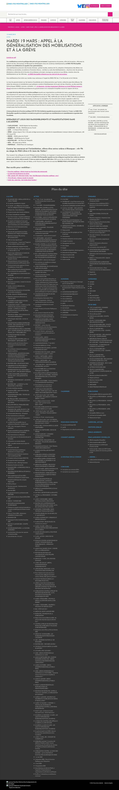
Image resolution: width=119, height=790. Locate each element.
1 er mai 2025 (38, 757)
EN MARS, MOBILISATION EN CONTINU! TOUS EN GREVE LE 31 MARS (46, 408)
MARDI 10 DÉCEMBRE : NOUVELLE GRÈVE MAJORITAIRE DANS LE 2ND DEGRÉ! (45, 600)
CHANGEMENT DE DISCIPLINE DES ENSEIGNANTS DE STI (45, 295)
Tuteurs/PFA (93, 274)
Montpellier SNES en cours (97, 413)
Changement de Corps (68, 243)
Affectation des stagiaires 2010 (98, 228)
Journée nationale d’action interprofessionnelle (42, 276)
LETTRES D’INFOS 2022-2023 (98, 367)
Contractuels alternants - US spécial (18, 413)
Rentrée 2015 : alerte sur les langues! (45, 260)
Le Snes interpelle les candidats (16, 215)
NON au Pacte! (12, 484)
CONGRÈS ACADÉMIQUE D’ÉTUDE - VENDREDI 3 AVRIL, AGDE (18, 302)
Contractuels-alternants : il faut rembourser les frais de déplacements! (100, 269)
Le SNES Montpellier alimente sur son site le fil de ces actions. (47, 74)
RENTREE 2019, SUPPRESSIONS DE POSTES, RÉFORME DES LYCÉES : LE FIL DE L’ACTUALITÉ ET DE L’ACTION (46, 505)
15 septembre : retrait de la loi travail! (45, 236)
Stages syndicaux (94, 378)
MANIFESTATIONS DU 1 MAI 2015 (45, 343)
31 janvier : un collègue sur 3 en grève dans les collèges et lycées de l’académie (19, 207)
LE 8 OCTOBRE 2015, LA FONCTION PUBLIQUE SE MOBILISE (45, 370)
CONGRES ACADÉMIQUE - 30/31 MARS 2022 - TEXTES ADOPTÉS (101, 364)
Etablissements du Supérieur (70, 315)
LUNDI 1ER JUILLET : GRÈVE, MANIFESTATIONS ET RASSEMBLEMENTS (43, 564)
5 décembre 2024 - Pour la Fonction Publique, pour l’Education (45, 760)
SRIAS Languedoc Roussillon (97, 440)
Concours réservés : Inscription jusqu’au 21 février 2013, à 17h (19, 250)
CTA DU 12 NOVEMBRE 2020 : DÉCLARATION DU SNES (98, 321)
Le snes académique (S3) (69, 425)
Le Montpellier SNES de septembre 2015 (101, 394)
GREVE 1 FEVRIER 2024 (14, 501)
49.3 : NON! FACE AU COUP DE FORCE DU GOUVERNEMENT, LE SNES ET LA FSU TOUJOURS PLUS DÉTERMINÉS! (46, 256)
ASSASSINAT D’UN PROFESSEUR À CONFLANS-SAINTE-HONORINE (18, 366)
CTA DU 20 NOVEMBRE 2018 (97, 312)
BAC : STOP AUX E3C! (41, 609)
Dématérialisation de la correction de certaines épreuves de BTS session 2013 (19, 262)
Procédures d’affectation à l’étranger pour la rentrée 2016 (72, 283)
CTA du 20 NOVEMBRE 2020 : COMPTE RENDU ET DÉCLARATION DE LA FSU (100, 325)
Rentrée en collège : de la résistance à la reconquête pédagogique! (19, 315)
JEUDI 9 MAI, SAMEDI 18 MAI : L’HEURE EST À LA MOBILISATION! (46, 549)
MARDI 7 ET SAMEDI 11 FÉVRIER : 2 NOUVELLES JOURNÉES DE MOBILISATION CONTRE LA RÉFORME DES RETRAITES (46, 705)
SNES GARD (93, 385)
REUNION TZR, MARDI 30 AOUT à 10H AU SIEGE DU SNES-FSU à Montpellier (18, 410)
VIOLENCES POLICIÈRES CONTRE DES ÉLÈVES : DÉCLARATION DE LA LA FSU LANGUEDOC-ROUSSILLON (19, 325)
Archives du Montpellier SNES (98, 415)
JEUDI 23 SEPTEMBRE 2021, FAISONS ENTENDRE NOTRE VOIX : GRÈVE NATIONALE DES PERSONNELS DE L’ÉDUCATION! (45, 660)
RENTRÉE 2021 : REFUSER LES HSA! (45, 644)
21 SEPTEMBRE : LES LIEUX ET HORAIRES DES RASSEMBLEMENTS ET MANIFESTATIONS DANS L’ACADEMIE (46, 240)
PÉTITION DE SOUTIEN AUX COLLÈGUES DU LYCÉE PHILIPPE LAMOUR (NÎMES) (44, 554)
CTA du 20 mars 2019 (95, 314)
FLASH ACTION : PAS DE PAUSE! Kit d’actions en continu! (45, 523)
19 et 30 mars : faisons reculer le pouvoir (20, 178)
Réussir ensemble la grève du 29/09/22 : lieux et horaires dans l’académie (19, 431)
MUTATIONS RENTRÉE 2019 (70, 294)
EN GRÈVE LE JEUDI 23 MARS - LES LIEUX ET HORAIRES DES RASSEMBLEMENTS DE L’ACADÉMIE (45, 727)
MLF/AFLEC (65, 308)
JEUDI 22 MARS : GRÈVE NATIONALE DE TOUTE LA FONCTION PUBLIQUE (46, 470)
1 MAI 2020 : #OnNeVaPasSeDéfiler (99, 117)
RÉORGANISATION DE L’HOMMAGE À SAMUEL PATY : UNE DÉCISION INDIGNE (19, 371)
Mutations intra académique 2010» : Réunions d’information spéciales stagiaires (100, 205)
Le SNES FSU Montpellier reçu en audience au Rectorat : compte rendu (18, 423)
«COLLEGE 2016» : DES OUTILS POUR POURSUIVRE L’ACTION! (46, 365)
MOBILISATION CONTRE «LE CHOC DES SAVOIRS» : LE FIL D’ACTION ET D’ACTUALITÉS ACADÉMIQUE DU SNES (46, 753)
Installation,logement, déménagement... (73, 250)
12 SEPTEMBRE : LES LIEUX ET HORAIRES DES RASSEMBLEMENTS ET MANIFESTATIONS (46, 223)
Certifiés (92, 284)
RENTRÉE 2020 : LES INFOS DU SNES (18, 363)
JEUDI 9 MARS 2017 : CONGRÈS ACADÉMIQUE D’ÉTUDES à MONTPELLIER (44, 436)
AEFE (63, 303)
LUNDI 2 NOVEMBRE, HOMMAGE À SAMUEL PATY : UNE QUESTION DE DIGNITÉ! (18, 376)
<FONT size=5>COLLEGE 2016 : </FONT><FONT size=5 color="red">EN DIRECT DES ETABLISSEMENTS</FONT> (46, 391)
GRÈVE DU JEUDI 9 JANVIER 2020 (44, 611)
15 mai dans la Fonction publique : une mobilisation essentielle (46, 232)
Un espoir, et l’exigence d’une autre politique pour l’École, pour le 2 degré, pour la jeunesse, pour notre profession (19, 223)
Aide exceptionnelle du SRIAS (98, 442)
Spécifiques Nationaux (68, 306)
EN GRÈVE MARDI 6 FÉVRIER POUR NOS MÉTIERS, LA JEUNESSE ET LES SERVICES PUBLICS (45, 460)
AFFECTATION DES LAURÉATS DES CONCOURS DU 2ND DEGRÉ (99, 250)
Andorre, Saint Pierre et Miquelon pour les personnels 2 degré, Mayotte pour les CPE (73, 288)
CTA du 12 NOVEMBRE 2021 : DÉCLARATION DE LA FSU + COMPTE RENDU (100, 350)
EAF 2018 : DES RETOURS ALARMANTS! (46, 493)
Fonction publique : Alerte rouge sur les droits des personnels (27, 172)
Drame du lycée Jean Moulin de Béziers (18, 212)
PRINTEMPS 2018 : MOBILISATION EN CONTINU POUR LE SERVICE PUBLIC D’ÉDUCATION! (45, 474)
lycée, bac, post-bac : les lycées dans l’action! (22, 180)
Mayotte (64, 317)
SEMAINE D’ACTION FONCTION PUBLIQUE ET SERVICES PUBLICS (44, 316)
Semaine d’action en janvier (15, 465)
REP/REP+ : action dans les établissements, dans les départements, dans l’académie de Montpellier (46, 327)
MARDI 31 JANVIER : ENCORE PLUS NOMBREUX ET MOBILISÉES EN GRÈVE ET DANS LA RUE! (46, 699)
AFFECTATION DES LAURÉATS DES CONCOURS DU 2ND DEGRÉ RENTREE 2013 (101, 264)
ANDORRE (65, 313)
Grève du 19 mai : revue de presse (44, 417)
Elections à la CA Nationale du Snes (17, 227)
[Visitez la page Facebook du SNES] (89, 783)
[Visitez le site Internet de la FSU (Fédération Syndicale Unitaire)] (18, 786)
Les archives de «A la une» (15, 536)
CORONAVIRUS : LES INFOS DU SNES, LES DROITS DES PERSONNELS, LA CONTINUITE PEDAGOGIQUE (18, 355)
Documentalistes (94, 296)
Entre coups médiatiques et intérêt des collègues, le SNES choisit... (18, 254)
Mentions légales (108, 783)
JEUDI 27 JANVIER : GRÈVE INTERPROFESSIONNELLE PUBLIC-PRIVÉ (45, 680)
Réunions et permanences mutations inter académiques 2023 (18, 455)
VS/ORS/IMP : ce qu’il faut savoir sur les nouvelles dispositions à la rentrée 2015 (73, 202)
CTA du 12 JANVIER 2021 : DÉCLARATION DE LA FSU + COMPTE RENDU (100, 330)
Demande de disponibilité (69, 253)
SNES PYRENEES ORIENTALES (98, 387)
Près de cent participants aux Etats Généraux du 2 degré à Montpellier (18, 232)
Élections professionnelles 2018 (98, 375)
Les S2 (64, 427)
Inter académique (67, 296)
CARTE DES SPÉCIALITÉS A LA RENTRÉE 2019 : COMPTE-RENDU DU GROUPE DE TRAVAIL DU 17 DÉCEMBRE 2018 (19, 330)
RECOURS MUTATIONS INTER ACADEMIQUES (16, 504)
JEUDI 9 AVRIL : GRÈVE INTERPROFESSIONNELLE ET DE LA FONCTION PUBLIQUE (45, 339)
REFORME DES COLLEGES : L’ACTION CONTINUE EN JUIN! (46, 349)
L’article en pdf (11, 58)
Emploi (64, 248)
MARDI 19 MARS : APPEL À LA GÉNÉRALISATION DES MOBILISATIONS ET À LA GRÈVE (46, 528)
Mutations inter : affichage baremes (18, 463)
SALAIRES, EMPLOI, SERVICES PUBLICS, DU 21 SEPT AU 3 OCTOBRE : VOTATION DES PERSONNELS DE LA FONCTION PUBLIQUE (46, 375)
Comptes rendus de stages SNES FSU (18, 458)
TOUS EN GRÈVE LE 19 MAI (43, 345)
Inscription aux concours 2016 (70, 470)
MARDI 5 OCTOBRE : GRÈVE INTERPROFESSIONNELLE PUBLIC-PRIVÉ (45, 667)
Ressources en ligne (95, 418)
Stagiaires (92, 272)
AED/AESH (93, 291)
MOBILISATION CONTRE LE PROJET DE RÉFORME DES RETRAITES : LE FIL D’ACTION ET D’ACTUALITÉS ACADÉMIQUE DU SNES (46, 593)
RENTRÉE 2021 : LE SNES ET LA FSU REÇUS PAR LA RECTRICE (18, 385)
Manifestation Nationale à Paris (44, 298)
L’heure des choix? (13, 229)
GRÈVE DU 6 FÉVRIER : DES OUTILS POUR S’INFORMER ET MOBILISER (45, 465)
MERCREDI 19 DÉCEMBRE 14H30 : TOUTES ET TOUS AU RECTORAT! (44, 510)
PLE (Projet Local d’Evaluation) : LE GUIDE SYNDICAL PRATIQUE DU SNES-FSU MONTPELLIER (73, 222)
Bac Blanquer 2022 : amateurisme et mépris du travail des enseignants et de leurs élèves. (19, 400)
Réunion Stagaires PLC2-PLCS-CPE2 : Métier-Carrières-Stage (100, 223)
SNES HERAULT (94, 382)
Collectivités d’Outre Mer (69, 310)
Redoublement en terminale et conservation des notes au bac (43, 386)
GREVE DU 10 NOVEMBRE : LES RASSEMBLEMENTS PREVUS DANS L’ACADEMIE (44, 636)
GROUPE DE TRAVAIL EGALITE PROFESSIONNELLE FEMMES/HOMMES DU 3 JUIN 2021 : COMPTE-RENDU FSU (101, 340)
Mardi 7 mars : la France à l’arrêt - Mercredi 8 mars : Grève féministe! (44, 712)
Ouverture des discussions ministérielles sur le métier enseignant (19, 291)
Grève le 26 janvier (95, 462)
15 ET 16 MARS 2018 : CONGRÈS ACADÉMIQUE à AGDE (99, 308)
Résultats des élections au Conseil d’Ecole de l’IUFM (99, 200)
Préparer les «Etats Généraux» (16, 210)
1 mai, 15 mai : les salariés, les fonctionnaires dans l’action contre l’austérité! (98, 111)
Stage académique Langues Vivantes (18, 246)
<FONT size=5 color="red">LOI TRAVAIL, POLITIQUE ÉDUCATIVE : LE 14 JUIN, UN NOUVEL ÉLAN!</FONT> (46, 421)
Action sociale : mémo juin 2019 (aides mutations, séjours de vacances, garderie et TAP (101, 450)
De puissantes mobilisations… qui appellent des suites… (44, 271)
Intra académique (67, 299)
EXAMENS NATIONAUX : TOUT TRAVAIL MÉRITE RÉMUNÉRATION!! (46, 447)
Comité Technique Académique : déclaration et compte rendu (17, 451)
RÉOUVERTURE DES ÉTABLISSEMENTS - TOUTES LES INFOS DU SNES (19, 360)
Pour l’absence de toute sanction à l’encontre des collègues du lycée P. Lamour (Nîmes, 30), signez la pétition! (46, 574)
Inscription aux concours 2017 (70, 472)
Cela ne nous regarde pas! (15, 240)
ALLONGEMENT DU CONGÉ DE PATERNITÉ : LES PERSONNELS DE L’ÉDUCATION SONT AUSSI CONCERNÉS (72, 215)
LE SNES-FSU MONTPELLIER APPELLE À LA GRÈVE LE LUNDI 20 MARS (46, 722)
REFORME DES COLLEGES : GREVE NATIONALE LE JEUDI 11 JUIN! (45, 353)
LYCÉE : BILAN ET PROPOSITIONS (17, 294)
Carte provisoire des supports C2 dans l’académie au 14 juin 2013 (18, 266)
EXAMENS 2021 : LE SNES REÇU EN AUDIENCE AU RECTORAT (99, 346)
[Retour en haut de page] (7, 783)
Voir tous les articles (100, 134)
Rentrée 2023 (11, 490)
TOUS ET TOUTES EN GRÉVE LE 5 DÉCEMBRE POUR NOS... (44, 580)
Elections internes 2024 (96, 380)
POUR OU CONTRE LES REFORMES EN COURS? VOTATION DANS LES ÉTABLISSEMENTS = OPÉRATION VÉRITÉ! (46, 543)
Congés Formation (67, 241)
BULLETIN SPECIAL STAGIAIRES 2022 (18, 405)
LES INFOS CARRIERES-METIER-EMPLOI (73, 206)
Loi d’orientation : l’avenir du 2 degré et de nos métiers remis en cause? (19, 243)
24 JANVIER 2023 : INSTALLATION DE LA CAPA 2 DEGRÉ (19, 200)
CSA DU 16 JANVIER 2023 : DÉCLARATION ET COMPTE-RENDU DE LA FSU (101, 371)
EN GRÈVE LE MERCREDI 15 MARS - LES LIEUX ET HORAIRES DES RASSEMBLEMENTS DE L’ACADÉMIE (46, 717)
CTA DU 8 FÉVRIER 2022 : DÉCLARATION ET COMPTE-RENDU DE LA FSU (101, 360)
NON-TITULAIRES (94, 298)
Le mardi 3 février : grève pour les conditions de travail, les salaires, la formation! (45, 333)
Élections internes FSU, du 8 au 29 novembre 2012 (16, 237)
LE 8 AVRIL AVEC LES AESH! (43, 651)
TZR (91, 289)
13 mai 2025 (38, 763)
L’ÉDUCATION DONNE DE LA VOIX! (100, 460)
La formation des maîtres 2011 (98, 247)
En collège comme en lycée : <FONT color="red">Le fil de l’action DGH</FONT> (45, 403)
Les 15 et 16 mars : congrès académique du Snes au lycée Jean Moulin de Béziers (19, 218)
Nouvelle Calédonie (67, 301)
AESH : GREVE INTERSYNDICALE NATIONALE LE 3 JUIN (44, 654)
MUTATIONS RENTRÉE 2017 (70, 292)
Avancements (66, 236)
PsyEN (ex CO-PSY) (95, 300)
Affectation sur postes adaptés (16, 441)
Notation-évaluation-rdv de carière (72, 239)
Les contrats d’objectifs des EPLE (44, 313)
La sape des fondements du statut (18, 174)
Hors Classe (65, 246)
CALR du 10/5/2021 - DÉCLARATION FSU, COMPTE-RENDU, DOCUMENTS (72, 209)
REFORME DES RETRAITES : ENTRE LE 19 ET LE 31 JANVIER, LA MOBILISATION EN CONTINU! (46, 693)
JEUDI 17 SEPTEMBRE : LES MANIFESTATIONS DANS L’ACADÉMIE (45, 361)
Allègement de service (68, 257)
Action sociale (66, 259)
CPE (91, 286)
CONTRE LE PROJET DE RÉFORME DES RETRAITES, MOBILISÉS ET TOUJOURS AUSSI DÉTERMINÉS (46, 625)
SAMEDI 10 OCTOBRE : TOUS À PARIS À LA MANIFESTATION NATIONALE (46, 382)
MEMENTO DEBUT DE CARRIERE (99, 226)
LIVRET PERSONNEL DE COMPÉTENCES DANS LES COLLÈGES (46, 267)
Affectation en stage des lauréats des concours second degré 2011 (100, 232)
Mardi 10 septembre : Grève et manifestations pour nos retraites (44, 301)
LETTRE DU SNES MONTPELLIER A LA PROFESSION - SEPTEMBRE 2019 (18, 340)
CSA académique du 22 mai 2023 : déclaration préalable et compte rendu (18, 477)
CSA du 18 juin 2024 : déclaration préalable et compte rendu (17, 514)
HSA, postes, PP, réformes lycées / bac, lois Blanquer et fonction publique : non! (33, 176)
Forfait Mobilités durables (15, 388)
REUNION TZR (12, 518)
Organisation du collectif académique (72, 430)
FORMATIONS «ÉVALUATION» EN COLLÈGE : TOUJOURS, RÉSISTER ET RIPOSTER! (45, 442)
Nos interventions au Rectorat (16, 416)
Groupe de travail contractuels (16, 460)
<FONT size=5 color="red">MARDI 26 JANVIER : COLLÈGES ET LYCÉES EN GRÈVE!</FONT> (46, 397)
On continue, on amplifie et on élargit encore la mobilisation (45, 263)
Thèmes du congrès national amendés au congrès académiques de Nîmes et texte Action (19, 509)
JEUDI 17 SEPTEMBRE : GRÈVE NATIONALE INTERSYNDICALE (44, 357)
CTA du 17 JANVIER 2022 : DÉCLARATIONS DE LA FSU (97, 356)
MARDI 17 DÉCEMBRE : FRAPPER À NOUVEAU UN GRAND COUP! (45, 606)
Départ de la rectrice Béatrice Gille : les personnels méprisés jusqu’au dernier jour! (45, 619)
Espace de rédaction (14, 788)
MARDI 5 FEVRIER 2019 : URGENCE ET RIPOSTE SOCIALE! (46, 518)
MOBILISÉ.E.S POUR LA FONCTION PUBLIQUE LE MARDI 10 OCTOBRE (45, 455)
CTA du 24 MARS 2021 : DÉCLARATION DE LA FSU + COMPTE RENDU (100, 335)
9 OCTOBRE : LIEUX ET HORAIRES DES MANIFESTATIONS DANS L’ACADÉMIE (46, 218)
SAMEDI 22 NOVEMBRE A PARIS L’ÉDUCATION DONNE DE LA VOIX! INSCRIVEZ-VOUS (45, 321)
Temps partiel (66, 230)
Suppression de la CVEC (14, 407)
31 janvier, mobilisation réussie (16, 203)
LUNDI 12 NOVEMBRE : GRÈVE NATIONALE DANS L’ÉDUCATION (44, 500)
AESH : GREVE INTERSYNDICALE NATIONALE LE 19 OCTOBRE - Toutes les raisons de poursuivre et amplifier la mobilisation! (46, 674)
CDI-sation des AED (13, 448)
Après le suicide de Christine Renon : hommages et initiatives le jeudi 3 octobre (18, 345)
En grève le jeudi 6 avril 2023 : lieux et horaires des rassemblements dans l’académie (45, 733)
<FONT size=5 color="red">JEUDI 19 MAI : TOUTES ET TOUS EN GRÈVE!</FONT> (46, 413)
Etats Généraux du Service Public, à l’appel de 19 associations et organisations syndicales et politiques (45, 770)
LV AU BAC (65, 199)
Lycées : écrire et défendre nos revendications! (16, 287)
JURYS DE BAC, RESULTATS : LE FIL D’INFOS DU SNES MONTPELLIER (45, 570)
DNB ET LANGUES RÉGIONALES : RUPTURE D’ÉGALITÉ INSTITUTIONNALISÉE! (44, 686)
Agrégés (92, 282)
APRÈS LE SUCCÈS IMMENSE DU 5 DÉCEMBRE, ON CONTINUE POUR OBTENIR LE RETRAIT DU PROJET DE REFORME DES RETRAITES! (45, 586)
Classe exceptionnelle (68, 255)
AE (90, 293)
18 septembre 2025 (40, 766)
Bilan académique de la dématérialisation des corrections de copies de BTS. (19, 270)
